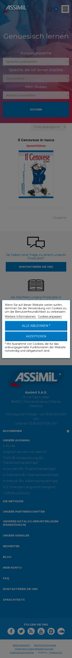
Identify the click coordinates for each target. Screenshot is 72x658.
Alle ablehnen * (36, 325)
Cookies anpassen (50, 316)
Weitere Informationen (20, 316)
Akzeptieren (36, 336)
